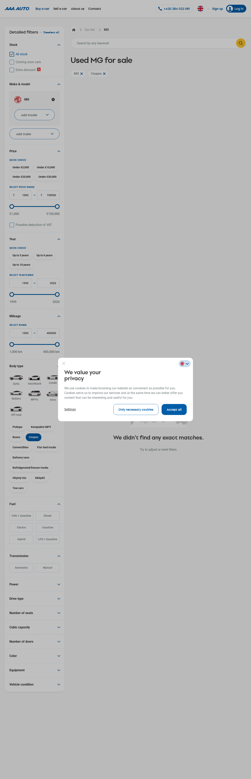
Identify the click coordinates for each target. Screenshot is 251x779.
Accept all (174, 409)
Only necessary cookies (135, 409)
